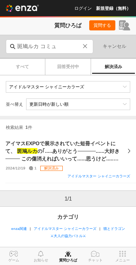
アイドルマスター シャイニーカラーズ (98, 176)
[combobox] (49, 46)
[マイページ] (124, 25)
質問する (102, 25)
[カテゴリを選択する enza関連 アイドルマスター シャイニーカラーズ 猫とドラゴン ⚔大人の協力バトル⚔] (68, 87)
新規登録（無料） (113, 8)
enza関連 (19, 229)
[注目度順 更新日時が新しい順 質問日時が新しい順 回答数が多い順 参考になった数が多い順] (78, 104)
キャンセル (114, 46)
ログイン (83, 8)
